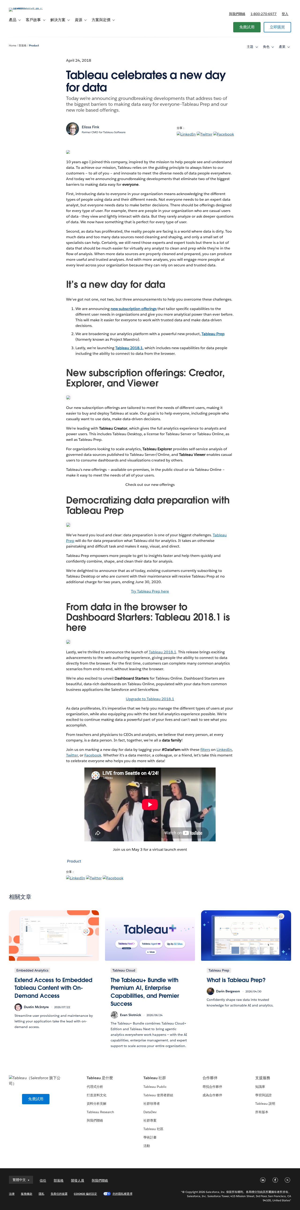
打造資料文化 (96, 1095)
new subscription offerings (134, 308)
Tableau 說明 (265, 1103)
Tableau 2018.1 (129, 347)
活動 (146, 1146)
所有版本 (261, 1112)
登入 (285, 14)
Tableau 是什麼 (100, 1077)
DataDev (150, 1112)
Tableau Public (155, 1087)
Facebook (92, 755)
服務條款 (26, 1194)
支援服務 (262, 1077)
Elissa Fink (90, 127)
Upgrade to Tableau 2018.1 (150, 698)
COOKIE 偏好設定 (85, 1194)
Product (34, 45)
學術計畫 (150, 1137)
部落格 (22, 45)
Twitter (72, 755)
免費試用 (247, 27)
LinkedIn (224, 749)
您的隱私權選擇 (122, 1194)
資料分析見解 (96, 1103)
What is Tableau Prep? (236, 980)
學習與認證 (263, 1095)
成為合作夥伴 (212, 1095)
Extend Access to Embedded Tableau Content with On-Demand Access (53, 987)
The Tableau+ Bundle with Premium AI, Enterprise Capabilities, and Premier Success (145, 991)
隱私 (41, 1194)
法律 (12, 1194)
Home (12, 45)
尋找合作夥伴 (212, 1087)
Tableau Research (100, 1112)
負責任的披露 (59, 1194)
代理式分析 (95, 1087)
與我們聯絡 (237, 14)
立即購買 (277, 27)
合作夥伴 (210, 1077)
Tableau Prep (213, 333)
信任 (43, 1180)
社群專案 (150, 1120)
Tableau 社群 (154, 1077)
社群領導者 (151, 1103)
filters (205, 749)
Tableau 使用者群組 (158, 1095)
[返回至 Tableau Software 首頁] (26, 7)
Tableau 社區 (153, 1129)
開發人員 (77, 1180)
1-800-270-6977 (264, 14)
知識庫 (260, 1087)
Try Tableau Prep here (150, 591)
